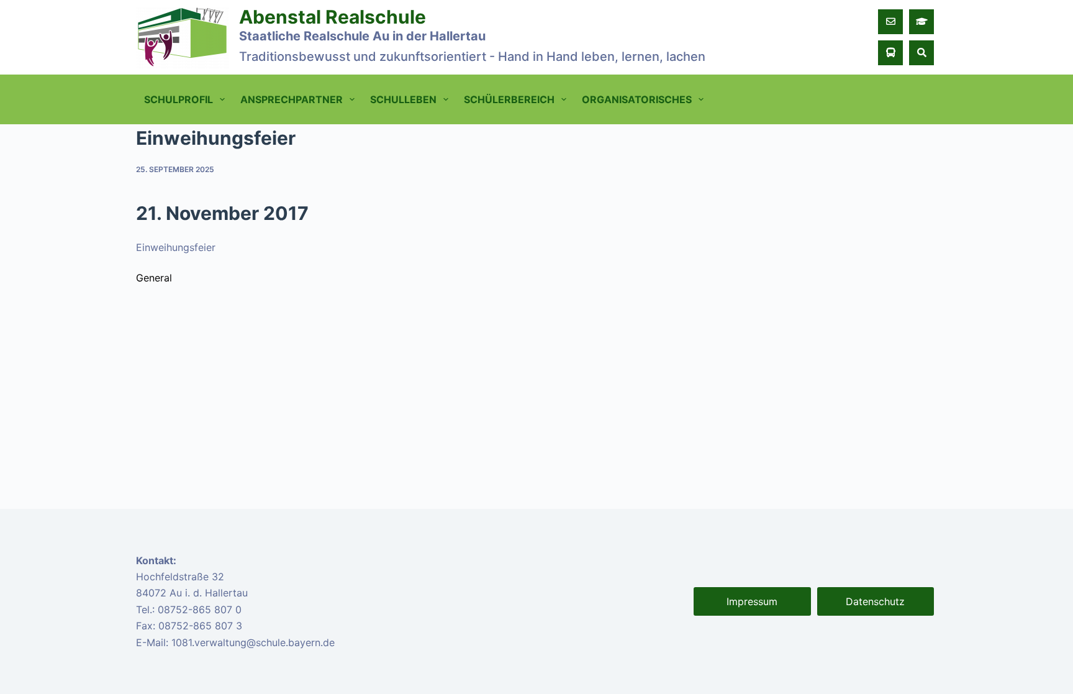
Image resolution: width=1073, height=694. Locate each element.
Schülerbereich (509, 99)
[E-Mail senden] (890, 21)
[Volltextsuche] (921, 52)
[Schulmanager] (921, 21)
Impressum (752, 601)
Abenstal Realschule (332, 17)
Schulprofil (178, 99)
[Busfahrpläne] (890, 52)
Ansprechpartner (291, 99)
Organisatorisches (637, 99)
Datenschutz (875, 601)
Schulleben (403, 99)
